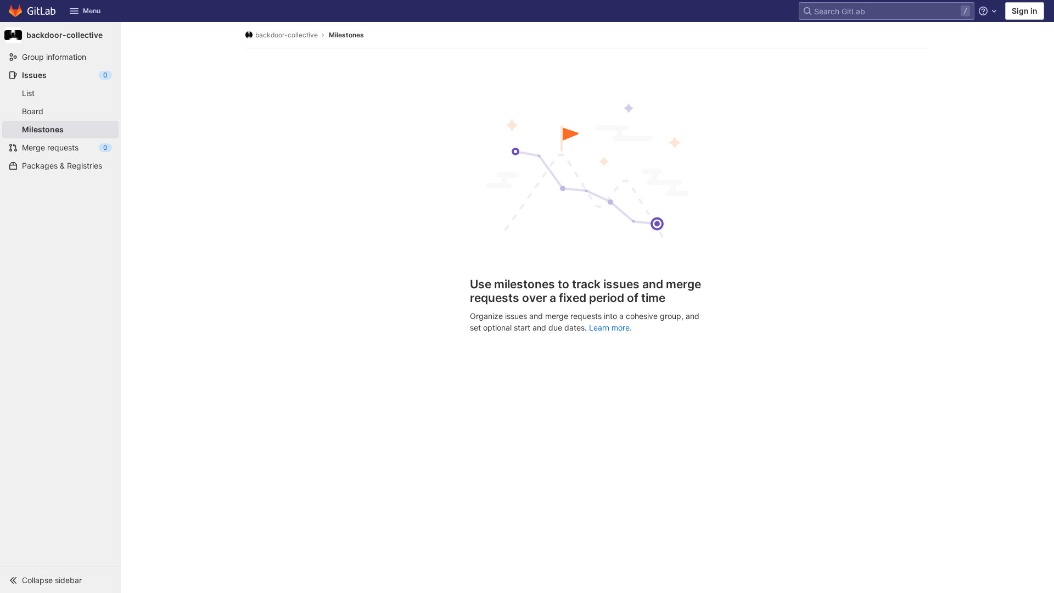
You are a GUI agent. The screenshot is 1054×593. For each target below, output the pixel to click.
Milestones (346, 35)
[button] (60, 580)
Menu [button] (91, 11)
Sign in (1025, 10)
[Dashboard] (32, 11)
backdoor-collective (286, 35)
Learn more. (610, 327)
